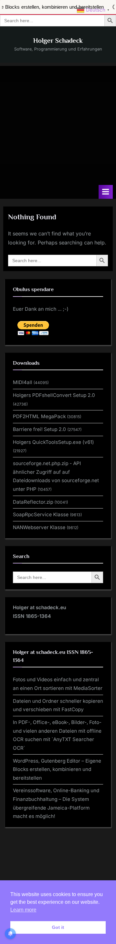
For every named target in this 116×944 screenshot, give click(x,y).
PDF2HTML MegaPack (39, 416)
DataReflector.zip (33, 502)
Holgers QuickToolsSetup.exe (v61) (53, 442)
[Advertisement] (58, 124)
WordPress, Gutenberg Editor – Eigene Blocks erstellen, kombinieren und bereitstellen (57, 769)
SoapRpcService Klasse (41, 514)
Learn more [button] (23, 909)
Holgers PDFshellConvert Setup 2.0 (54, 395)
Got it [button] (58, 927)
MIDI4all (22, 382)
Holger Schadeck (58, 40)
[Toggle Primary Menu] (106, 192)
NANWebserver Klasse (39, 527)
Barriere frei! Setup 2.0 (39, 429)
